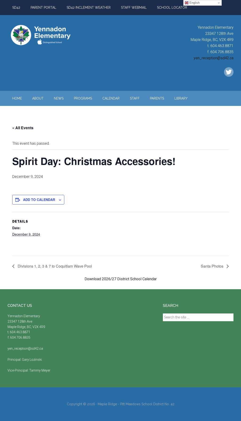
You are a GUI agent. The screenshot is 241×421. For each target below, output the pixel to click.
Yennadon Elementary (52, 35)
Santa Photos (212, 266)
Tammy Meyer (39, 370)
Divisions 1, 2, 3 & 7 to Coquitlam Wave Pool (54, 266)
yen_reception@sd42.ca (213, 58)
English (194, 2)
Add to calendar (39, 199)
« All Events (22, 127)
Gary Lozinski (32, 359)
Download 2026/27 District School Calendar (120, 279)
